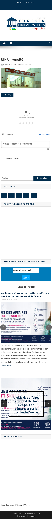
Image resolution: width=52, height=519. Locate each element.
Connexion (46, 134)
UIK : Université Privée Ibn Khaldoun (9, 95)
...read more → (7, 365)
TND (16, 505)
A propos (22, 516)
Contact (32, 516)
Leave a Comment (24, 65)
